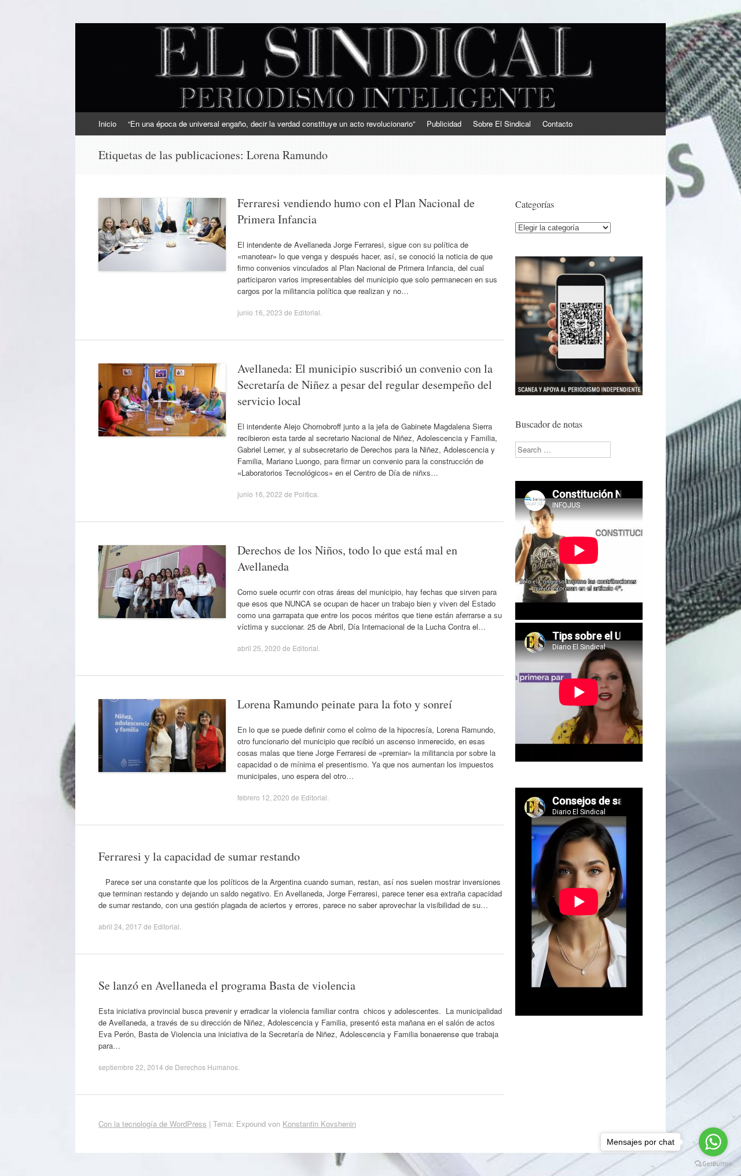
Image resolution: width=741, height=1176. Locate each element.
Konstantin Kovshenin (319, 1123)
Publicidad (444, 123)
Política (305, 494)
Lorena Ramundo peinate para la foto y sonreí (344, 704)
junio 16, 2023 (260, 312)
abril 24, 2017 (120, 926)
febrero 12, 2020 (263, 797)
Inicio (107, 123)
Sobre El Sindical (502, 123)
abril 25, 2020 (259, 648)
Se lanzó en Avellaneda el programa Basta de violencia (226, 985)
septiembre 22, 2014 (130, 1067)
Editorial (307, 312)
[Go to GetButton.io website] (713, 1164)
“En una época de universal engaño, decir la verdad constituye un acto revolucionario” (271, 123)
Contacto (557, 123)
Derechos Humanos (206, 1067)
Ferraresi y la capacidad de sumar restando (199, 856)
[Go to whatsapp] (713, 1141)
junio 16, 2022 (260, 494)
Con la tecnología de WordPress (152, 1123)
